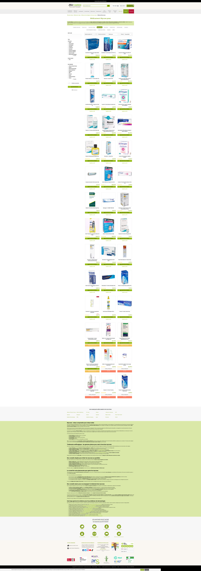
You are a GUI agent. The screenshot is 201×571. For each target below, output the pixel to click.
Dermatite (70, 49)
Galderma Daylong (72, 76)
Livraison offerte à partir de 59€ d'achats (100, 1)
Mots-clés (70, 33)
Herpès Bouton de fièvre (101, 29)
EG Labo (70, 73)
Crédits (118, 566)
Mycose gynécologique (73, 54)
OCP (116, 412)
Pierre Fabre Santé (118, 414)
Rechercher (75, 86)
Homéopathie (81, 11)
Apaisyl (70, 67)
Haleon (70, 77)
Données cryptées (82, 536)
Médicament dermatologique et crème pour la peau (89, 15)
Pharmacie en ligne (70, 15)
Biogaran (70, 71)
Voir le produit (108, 368)
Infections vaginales (72, 51)
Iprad (97, 417)
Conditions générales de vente (106, 566)
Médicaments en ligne (77, 15)
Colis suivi (82, 529)
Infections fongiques (72, 50)
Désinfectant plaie (119, 27)
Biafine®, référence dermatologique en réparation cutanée (93, 515)
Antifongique (71, 45)
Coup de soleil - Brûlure (92, 27)
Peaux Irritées (106, 27)
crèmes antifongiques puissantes (93, 507)
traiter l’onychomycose (101, 449)
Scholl (116, 417)
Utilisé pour (70, 41)
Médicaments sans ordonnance (119, 536)
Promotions (131, 11)
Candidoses (71, 47)
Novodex (107, 417)
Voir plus (75, 55)
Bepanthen (108, 29)
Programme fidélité (106, 536)
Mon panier (129, 5)
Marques (125, 11)
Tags (69, 39)
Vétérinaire (120, 11)
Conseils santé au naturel (87, 566)
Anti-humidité (71, 43)
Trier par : (122, 34)
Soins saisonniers (104, 11)
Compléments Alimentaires (70, 11)
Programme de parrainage (94, 536)
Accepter (142, 569)
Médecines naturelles (75, 11)
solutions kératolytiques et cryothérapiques (89, 505)
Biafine (114, 29)
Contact (99, 566)
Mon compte (115, 5)
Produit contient (70, 58)
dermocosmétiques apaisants (88, 508)
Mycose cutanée (99, 27)
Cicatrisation (126, 27)
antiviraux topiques (83, 512)
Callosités (70, 46)
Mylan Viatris (108, 414)
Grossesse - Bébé (115, 11)
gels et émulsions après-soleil (90, 506)
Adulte (70, 42)
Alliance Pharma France (73, 66)
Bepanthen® (87, 514)
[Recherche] (108, 6)
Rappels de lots (114, 566)
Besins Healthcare (72, 70)
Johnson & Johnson (109, 412)
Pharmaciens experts (106, 529)
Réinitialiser (75, 90)
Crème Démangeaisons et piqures (91, 29)
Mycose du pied (71, 52)
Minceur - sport (109, 11)
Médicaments (93, 11)
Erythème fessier (112, 27)
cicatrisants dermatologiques (86, 511)
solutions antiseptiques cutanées (89, 510)
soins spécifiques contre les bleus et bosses (94, 513)
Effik (69, 72)
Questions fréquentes (119, 529)
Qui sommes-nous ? (123, 566)
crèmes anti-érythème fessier (87, 509)
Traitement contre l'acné (76, 27)
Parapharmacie (98, 11)
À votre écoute (94, 529)
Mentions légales (94, 566)
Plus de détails (70, 24)
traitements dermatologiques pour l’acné (95, 504)
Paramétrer (146, 569)
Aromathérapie (86, 11)
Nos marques (70, 64)
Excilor (70, 75)
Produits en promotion (75, 83)
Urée (70, 59)
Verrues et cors (84, 27)
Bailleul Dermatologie (72, 68)
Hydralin (97, 414)
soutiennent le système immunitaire (100, 452)
